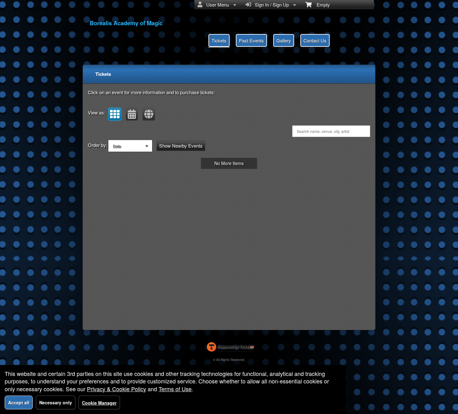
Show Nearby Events (181, 145)
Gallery (283, 40)
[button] (114, 114)
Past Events (251, 40)
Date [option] (117, 146)
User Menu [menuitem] (216, 4)
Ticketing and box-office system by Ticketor (230, 348)
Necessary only (55, 402)
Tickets (219, 40)
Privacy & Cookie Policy (116, 389)
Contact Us (315, 40)
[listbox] (130, 146)
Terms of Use (175, 389)
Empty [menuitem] (321, 4)
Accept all (18, 402)
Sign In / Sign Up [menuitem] (270, 4)
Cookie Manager (99, 403)
